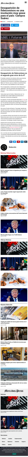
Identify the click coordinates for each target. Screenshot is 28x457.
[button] (25, 2)
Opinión (3, 21)
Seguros (24, 441)
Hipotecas (10, 441)
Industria (17, 441)
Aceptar (14, 453)
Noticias (4, 438)
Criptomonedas (18, 438)
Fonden (23, 99)
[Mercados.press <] (10, 3)
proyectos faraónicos (14, 127)
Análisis (10, 438)
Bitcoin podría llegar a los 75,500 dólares (11, 234)
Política (3, 444)
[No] (26, 451)
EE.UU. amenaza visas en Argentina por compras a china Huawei (12, 411)
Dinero (3, 441)
